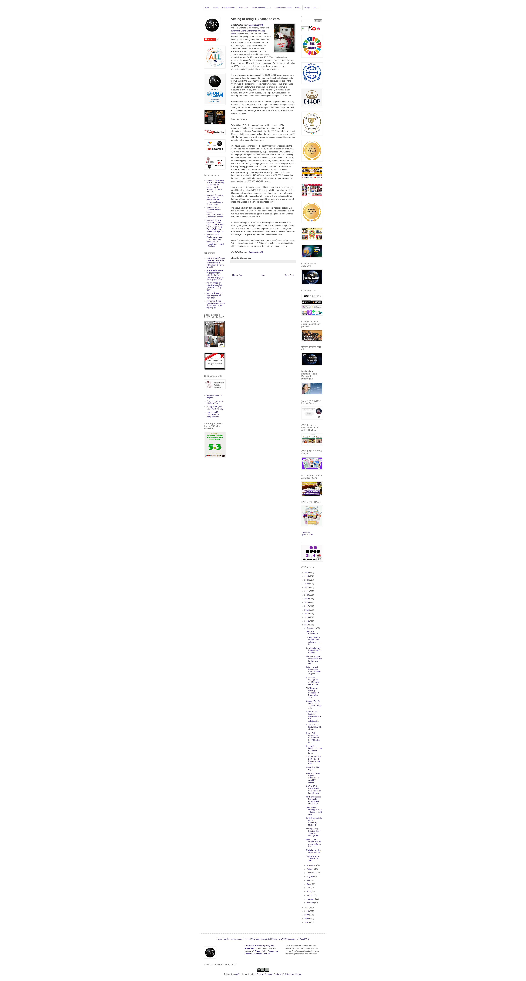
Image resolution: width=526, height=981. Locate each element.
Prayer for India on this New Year (215, 402)
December (311, 628)
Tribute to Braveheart (312, 632)
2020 (306, 595)
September (312, 873)
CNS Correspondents (260, 939)
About (316, 8)
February (311, 899)
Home (207, 8)
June (309, 884)
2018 (306, 602)
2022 (306, 587)
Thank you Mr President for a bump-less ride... (214, 414)
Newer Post (237, 275)
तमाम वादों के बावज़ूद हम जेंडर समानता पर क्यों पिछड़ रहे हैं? (215, 295)
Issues (215, 8)
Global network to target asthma (313, 851)
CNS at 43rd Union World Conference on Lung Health (313, 789)
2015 (306, 613)
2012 (306, 625)
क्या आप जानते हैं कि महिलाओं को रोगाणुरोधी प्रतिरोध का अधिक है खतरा (214, 286)
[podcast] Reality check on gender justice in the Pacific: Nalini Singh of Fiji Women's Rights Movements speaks (215, 226)
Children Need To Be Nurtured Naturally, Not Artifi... (313, 759)
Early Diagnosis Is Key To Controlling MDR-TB (314, 821)
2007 (306, 922)
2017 (306, 606)
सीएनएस (307, 8)
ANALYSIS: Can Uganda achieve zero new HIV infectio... (313, 778)
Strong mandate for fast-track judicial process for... (313, 640)
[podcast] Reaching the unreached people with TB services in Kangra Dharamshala (215, 199)
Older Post (289, 275)
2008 (306, 918)
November (311, 865)
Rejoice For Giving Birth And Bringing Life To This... (313, 681)
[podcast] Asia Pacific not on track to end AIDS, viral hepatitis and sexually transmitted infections (215, 240)
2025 (306, 576)
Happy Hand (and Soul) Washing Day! (215, 407)
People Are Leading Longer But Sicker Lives (314, 749)
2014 (306, 617)
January (310, 902)
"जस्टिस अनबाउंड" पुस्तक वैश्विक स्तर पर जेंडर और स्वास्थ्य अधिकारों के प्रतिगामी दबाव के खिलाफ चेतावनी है (216, 262)
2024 (306, 580)
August (310, 876)
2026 (306, 572)
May (309, 888)
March (310, 895)
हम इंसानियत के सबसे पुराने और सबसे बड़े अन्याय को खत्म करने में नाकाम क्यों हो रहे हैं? (216, 304)
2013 (306, 621)
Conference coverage (283, 8)
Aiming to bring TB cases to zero (312, 858)
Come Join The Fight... (312, 768)
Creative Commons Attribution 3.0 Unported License (279, 974)
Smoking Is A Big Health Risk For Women (314, 650)
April (309, 891)
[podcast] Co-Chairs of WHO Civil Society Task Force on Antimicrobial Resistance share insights (215, 186)
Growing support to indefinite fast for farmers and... (314, 659)
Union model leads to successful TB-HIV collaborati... (313, 716)
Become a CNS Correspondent (284, 939)
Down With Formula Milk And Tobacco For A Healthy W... (313, 737)
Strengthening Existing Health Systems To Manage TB (313, 832)
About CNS (304, 939)
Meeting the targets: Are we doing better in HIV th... (313, 842)
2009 (306, 915)
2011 (306, 907)
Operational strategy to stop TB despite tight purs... (314, 810)
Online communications (261, 8)
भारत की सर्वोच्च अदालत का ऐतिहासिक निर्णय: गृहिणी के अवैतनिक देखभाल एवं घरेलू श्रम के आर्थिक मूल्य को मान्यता (215, 275)
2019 (306, 599)
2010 (306, 911)
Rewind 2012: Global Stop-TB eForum (313, 727)
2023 (306, 584)
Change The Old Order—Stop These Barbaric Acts (313, 704)
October (310, 869)
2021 (306, 591)
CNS (237, 974)
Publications (243, 8)
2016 (306, 610)
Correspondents (228, 8)
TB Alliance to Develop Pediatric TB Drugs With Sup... (312, 692)
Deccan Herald (256, 25)
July (309, 880)
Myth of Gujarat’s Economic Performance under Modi (313, 800)
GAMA (298, 8)
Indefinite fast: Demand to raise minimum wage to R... (313, 670)
